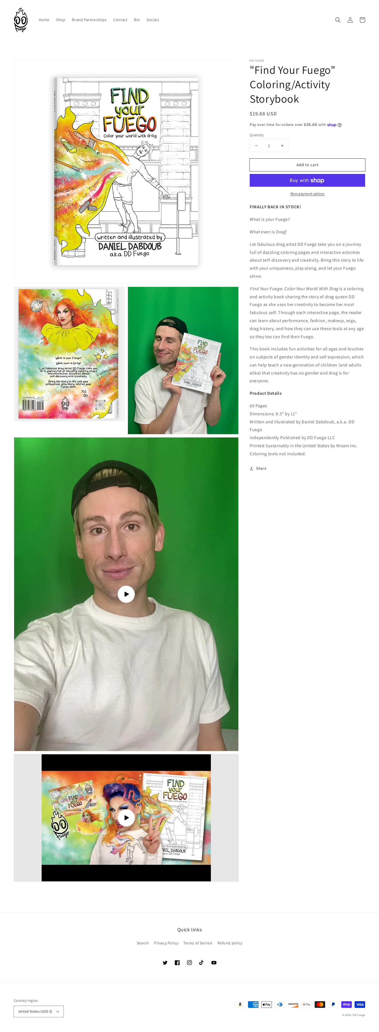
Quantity (257, 135)
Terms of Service (198, 942)
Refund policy (230, 942)
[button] (338, 20)
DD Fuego (359, 1015)
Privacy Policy (166, 942)
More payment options (307, 194)
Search (143, 942)
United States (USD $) (35, 1011)
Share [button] (261, 468)
